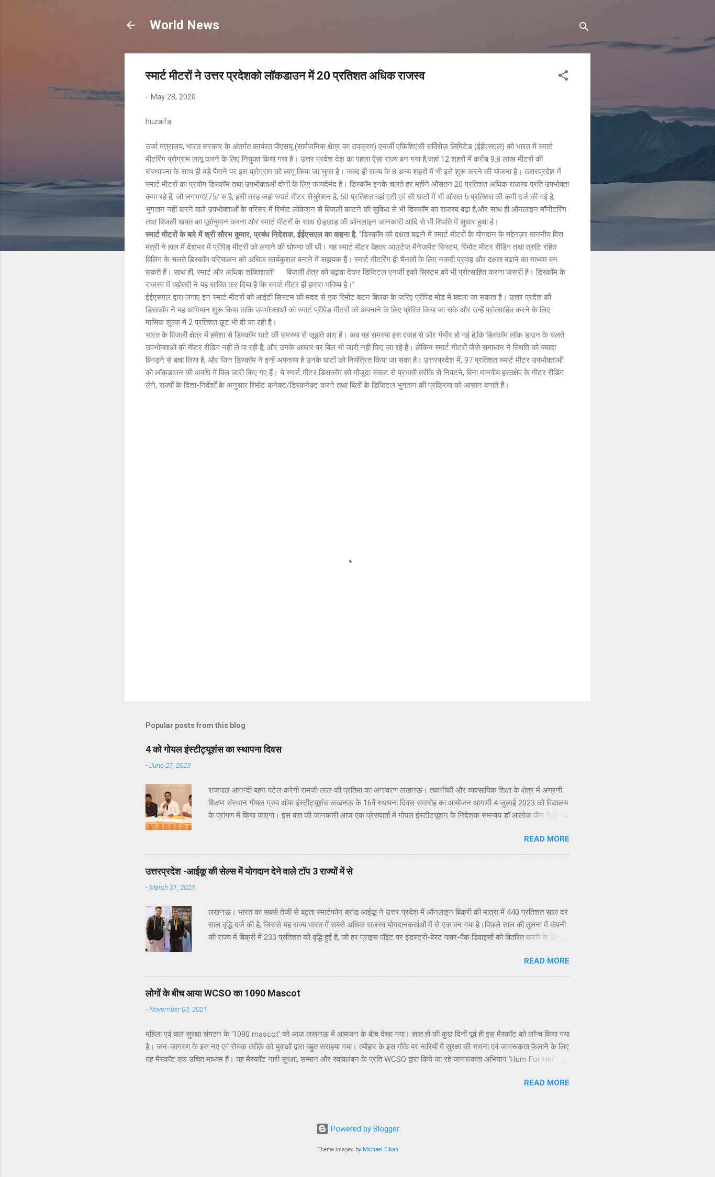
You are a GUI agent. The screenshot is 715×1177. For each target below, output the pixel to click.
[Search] (584, 28)
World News (184, 25)
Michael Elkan (380, 1149)
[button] (563, 77)
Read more (546, 839)
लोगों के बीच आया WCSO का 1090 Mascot (223, 993)
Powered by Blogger (364, 1129)
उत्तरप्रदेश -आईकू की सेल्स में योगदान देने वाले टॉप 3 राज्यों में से (249, 871)
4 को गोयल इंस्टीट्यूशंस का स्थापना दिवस (214, 749)
